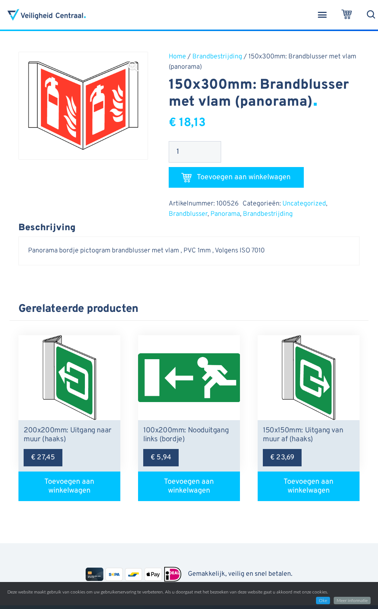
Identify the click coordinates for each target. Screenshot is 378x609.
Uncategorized (304, 204)
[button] (322, 15)
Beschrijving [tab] (47, 228)
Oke (323, 600)
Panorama (225, 214)
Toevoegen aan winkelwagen (244, 177)
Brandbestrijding (217, 56)
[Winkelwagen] (346, 15)
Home (177, 56)
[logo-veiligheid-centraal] (46, 15)
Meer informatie (352, 600)
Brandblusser (188, 214)
